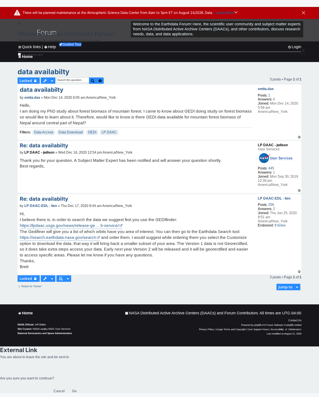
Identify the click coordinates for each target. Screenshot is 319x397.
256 (271, 205)
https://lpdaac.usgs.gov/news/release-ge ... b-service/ (69, 225)
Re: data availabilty (44, 145)
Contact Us (294, 320)
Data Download (71, 132)
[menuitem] (191, 313)
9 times (280, 225)
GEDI (92, 132)
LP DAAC (109, 132)
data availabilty (43, 71)
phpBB (257, 325)
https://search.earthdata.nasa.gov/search (58, 237)
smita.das (266, 89)
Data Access (43, 132)
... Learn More (223, 12)
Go (74, 391)
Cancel (59, 391)
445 (271, 168)
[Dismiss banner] (303, 13)
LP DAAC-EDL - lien (274, 198)
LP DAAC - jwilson (273, 145)
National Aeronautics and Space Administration (45, 333)
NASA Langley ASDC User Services (52, 329)
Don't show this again (32, 54)
